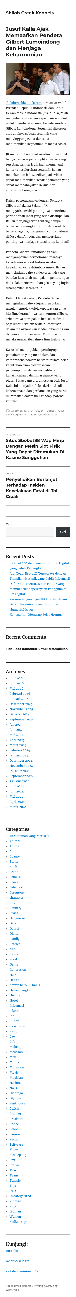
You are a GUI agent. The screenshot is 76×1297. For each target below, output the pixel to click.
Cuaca (14, 913)
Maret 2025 (18, 745)
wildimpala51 (19, 410)
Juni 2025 (17, 729)
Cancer (15, 882)
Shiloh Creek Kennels (30, 12)
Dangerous (17, 918)
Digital (14, 933)
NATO (14, 1088)
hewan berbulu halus (25, 985)
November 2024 (21, 765)
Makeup (15, 1047)
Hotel (14, 1000)
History (15, 995)
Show (14, 1149)
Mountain (17, 1067)
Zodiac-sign (18, 1222)
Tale (13, 1170)
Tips (13, 1185)
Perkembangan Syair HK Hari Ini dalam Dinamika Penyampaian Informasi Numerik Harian (38, 604)
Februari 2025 (20, 750)
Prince (14, 1124)
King (13, 1031)
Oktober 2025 (20, 714)
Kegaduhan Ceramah (26, 414)
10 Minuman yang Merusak (29, 836)
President (17, 1119)
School (15, 1129)
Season (15, 1134)
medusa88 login (17, 1261)
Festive (15, 944)
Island (14, 1011)
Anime (14, 846)
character (16, 897)
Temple (15, 1180)
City (12, 903)
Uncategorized (20, 1196)
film (13, 949)
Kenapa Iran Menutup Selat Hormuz (36, 614)
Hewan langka (20, 990)
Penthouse (17, 1103)
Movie (14, 1072)
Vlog (13, 1206)
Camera (15, 877)
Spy (12, 1160)
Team (14, 1175)
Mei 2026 (16, 688)
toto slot (12, 1251)
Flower (15, 954)
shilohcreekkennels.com (24, 103)
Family (15, 939)
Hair (13, 975)
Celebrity (16, 887)
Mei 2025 (16, 735)
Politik (14, 1108)
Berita (50, 410)
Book (13, 867)
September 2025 (22, 719)
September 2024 (22, 776)
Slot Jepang (18, 1155)
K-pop (14, 1021)
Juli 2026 (16, 678)
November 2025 (21, 709)
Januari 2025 (19, 755)
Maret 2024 (18, 807)
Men (13, 1057)
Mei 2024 (16, 796)
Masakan (16, 1052)
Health (15, 980)
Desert (14, 928)
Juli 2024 (16, 786)
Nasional (16, 1083)
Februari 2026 (20, 693)
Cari (9, 524)
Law (12, 1036)
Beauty (15, 856)
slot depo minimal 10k (22, 1271)
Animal (15, 841)
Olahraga (16, 1093)
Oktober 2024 (20, 771)
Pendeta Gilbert (49, 414)
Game (14, 964)
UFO (13, 1191)
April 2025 (17, 740)
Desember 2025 (21, 704)
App (12, 851)
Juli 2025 (16, 724)
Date (13, 923)
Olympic (16, 1098)
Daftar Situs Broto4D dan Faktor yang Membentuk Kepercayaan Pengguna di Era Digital (38, 589)
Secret (14, 1139)
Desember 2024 (21, 760)
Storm (14, 1165)
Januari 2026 (19, 699)
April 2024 (17, 801)
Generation (18, 969)
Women (15, 1216)
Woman (15, 1211)
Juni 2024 (17, 791)
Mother (15, 1062)
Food (13, 959)
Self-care (16, 1144)
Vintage (15, 1201)
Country (15, 908)
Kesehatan (17, 1026)
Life (12, 1041)
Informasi (17, 1005)
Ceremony (17, 892)
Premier (15, 1113)
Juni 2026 (17, 683)
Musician (16, 1077)
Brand (14, 872)
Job (12, 1016)
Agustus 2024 (20, 781)
